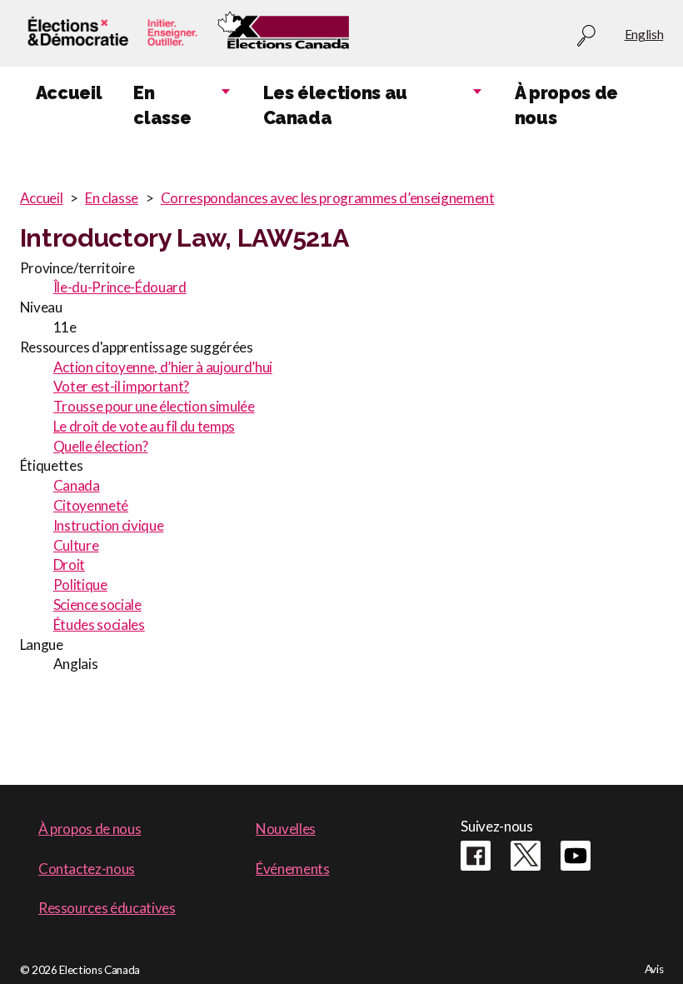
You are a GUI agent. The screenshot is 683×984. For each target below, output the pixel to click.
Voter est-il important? (121, 386)
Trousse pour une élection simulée (154, 406)
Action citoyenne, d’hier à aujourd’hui (162, 367)
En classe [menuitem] (162, 105)
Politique (80, 584)
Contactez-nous (86, 868)
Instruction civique (108, 525)
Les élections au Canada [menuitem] (335, 105)
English (644, 34)
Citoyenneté (90, 505)
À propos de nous (90, 828)
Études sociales (99, 624)
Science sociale (97, 604)
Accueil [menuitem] (69, 92)
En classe (111, 198)
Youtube (576, 856)
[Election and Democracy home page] (110, 34)
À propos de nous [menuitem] (566, 105)
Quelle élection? (100, 446)
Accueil (41, 198)
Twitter (526, 856)
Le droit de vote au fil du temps (144, 426)
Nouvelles (286, 828)
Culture (76, 545)
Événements (293, 868)
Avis (654, 969)
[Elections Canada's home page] (283, 34)
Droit (69, 564)
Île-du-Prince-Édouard (120, 287)
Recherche (586, 36)
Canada (76, 485)
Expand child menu (226, 92)
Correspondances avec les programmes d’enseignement (328, 198)
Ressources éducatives (107, 908)
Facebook (476, 856)
